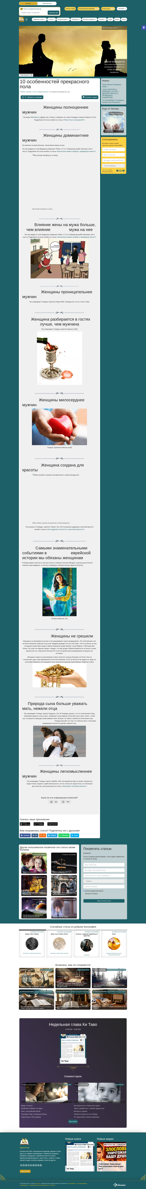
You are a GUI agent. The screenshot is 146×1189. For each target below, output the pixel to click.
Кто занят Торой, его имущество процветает (47, 1101)
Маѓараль (35, 117)
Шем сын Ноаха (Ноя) (32, 934)
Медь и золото (27, 1106)
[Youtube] (29, 1165)
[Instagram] (26, 1165)
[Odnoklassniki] (38, 1165)
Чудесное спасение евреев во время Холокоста (64, 893)
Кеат (86, 934)
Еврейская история (89, 953)
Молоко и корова (80, 1111)
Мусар (41, 991)
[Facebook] (21, 1165)
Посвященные (46, 991)
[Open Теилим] (105, 19)
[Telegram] (31, 1165)
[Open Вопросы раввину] (95, 19)
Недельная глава (49, 969)
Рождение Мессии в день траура (112, 130)
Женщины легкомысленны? (74, 786)
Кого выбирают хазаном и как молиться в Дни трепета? (72, 1007)
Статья (35, 92)
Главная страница (25, 92)
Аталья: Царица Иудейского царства (59, 935)
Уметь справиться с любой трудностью (89, 1108)
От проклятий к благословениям (86, 1117)
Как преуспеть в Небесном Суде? (87, 1106)
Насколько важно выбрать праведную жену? (76, 151)
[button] (144, 27)
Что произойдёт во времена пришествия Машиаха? (113, 101)
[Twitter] (24, 1165)
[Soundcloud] (41, 1165)
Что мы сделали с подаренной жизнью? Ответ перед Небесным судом (36, 1007)
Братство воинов (29, 872)
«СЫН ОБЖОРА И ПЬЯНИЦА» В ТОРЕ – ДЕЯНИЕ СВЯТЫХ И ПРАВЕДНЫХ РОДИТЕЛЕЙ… (110, 93)
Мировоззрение (43, 92)
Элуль (80, 991)
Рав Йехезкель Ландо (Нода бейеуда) (114, 935)
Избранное (119, 969)
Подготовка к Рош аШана (31, 1117)
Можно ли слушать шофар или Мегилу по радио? (109, 1007)
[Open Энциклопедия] (68, 19)
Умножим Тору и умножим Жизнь (34, 1114)
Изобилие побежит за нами (31, 1108)
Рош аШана (72, 991)
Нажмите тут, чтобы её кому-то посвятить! (116, 69)
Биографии (25, 953)
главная (43, 969)
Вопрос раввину (109, 969)
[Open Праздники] (79, 19)
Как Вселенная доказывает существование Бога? (33, 916)
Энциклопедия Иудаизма (35, 953)
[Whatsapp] (33, 1165)
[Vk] (36, 1165)
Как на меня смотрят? (100, 1101)
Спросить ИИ (53, 13)
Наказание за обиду (60, 917)
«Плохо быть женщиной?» (74, 120)
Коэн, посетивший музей (30, 1111)
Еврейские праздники (34, 991)
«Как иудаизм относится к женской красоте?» (66, 529)
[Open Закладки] (125, 9)
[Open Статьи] (54, 19)
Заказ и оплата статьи (104, 901)
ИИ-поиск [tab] (28, 3)
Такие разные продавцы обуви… (33, 986)
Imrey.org (37, 1183)
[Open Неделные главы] (45, 19)
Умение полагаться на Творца (85, 1114)
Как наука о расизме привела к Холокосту (34, 893)
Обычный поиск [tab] (47, 3)
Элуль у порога (58, 872)
